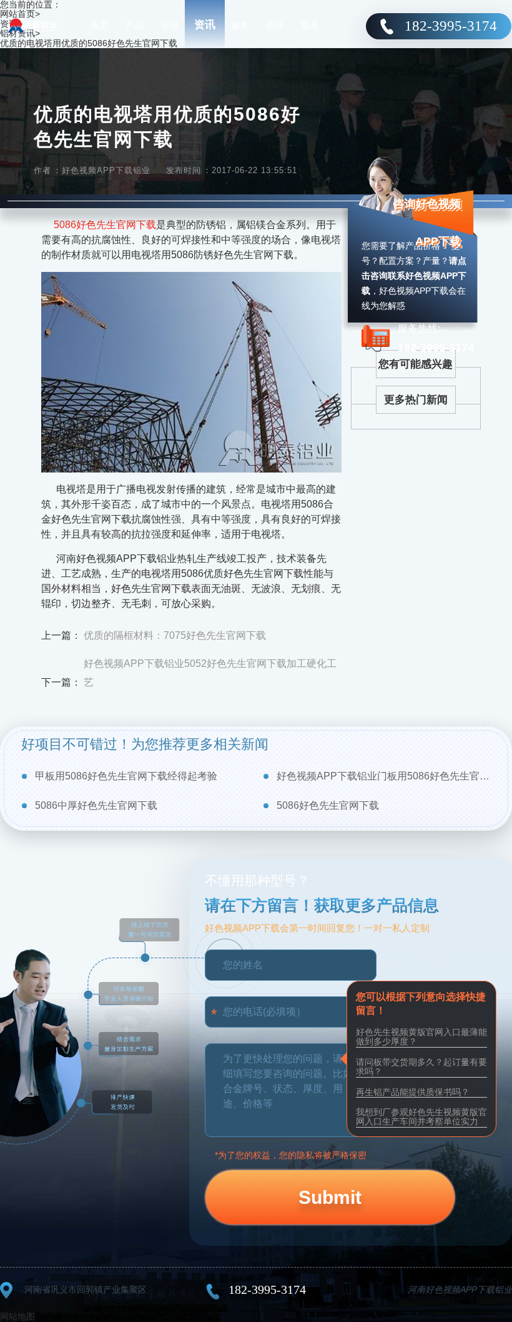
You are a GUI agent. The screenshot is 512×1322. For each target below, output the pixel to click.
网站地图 (17, 1316)
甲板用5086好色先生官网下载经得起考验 (126, 776)
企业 (274, 25)
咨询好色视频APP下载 (427, 223)
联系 (310, 25)
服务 (240, 25)
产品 (135, 25)
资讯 (204, 25)
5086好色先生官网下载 (105, 224)
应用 (170, 25)
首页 (99, 25)
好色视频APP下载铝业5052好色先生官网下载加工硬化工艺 (210, 673)
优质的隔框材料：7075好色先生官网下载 (175, 635)
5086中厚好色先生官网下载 (96, 805)
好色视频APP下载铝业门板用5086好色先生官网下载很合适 (384, 776)
